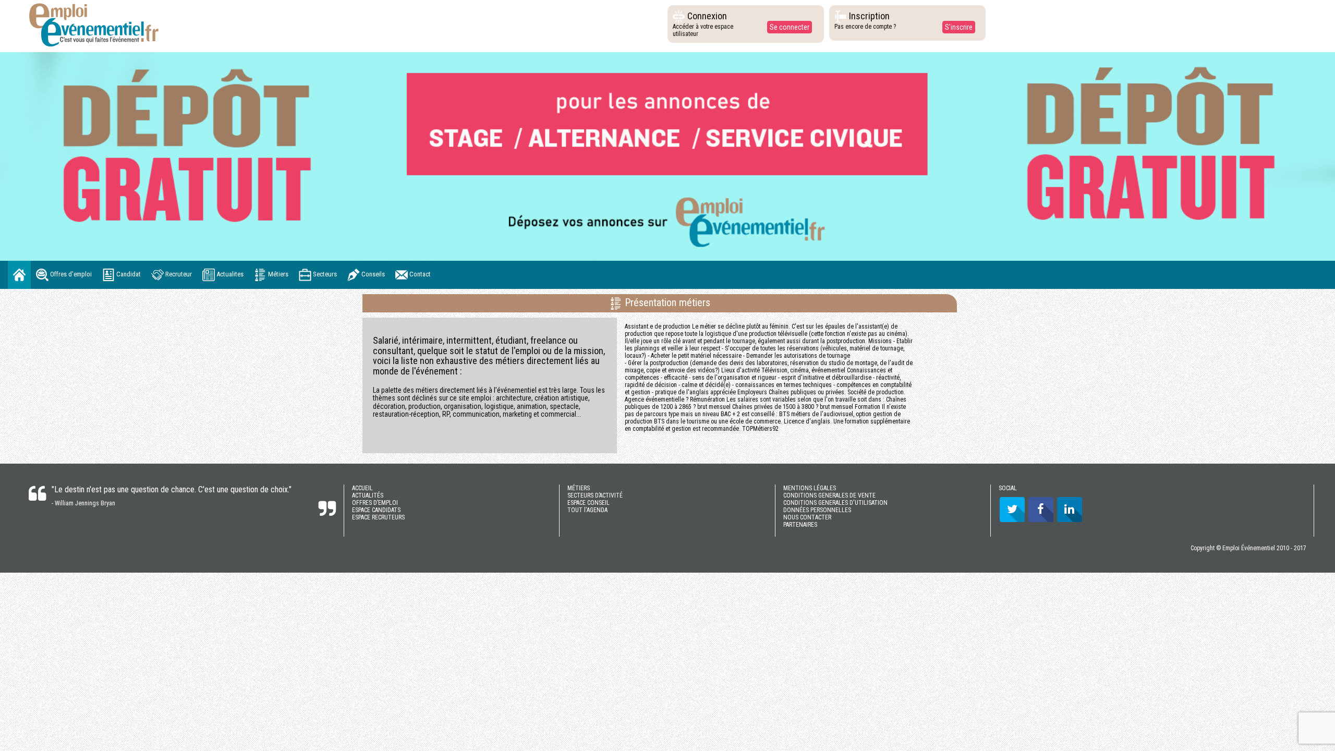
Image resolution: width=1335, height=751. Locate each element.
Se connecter (789, 27)
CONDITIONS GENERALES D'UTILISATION (835, 502)
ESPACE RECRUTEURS (378, 517)
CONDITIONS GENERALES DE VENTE (829, 495)
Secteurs (324, 274)
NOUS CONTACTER (807, 517)
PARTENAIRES (800, 524)
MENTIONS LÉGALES (809, 488)
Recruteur (178, 274)
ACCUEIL (362, 488)
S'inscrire (959, 27)
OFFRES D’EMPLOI (375, 502)
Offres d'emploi (70, 274)
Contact (419, 274)
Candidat (128, 274)
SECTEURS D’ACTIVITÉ (595, 495)
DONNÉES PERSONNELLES (817, 510)
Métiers (277, 274)
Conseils (372, 274)
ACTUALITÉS (367, 495)
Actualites (229, 274)
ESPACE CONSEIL (588, 502)
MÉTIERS (578, 488)
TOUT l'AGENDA (587, 510)
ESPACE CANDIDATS (376, 510)
